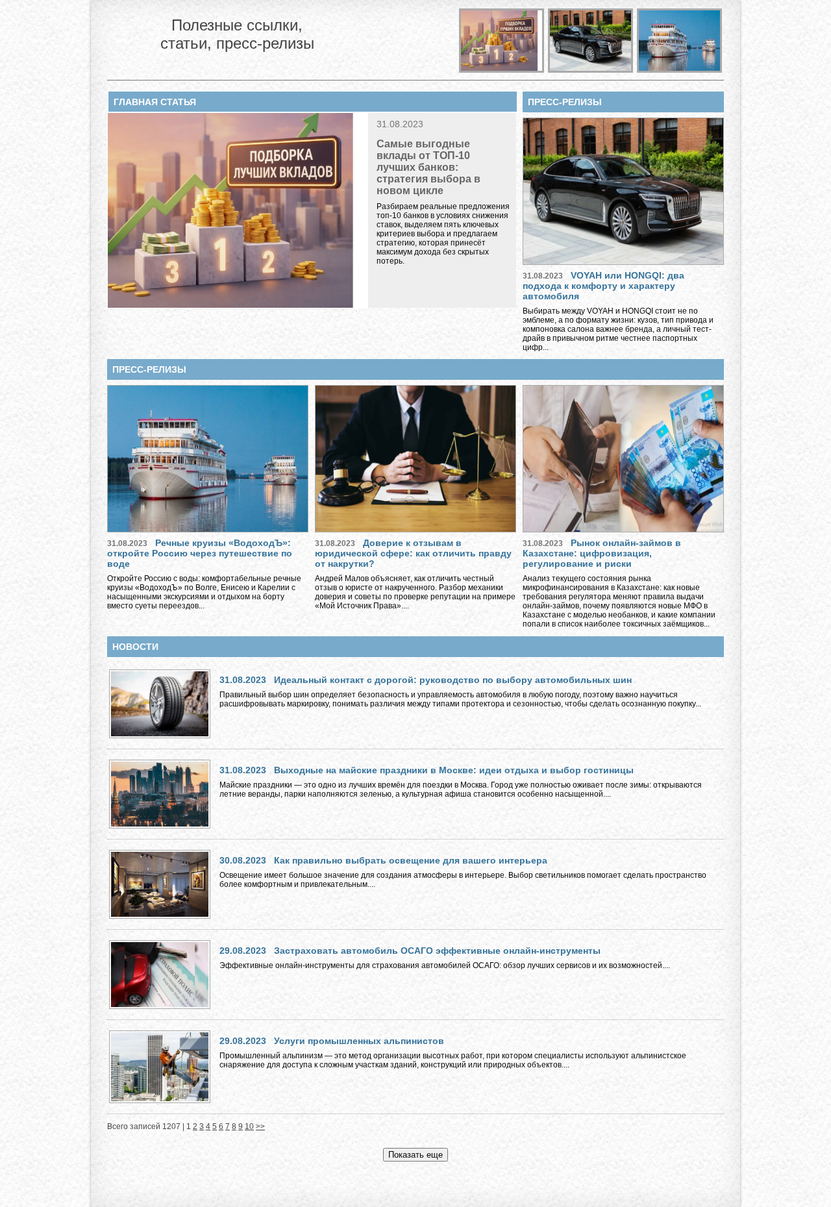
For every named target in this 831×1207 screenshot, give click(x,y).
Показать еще (415, 1155)
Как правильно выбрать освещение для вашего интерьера (410, 860)
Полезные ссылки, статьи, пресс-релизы (237, 34)
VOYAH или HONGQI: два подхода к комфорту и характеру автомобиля (603, 285)
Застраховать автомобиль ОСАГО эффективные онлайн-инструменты (437, 950)
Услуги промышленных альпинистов (359, 1041)
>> (260, 1126)
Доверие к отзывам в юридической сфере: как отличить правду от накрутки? (413, 553)
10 (249, 1126)
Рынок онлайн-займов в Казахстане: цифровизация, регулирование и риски (602, 553)
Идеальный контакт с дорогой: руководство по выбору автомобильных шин (453, 680)
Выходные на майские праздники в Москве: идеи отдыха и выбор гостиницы (454, 770)
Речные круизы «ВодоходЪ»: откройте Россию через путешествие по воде (199, 553)
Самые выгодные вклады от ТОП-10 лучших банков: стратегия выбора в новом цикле (428, 167)
